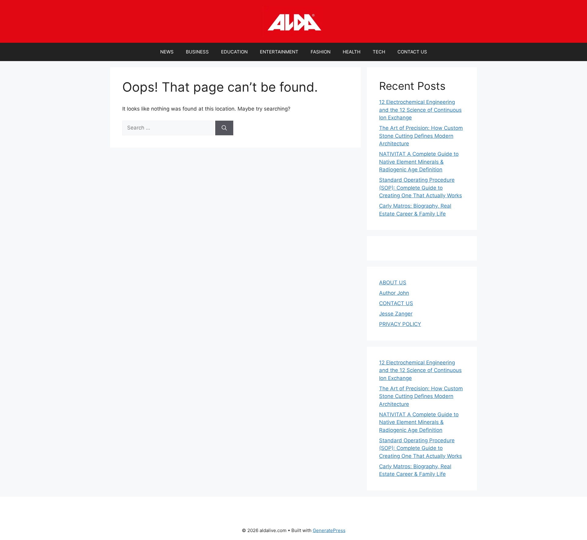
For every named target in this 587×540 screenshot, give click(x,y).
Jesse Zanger (395, 314)
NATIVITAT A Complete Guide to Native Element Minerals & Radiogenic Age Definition (419, 162)
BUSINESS (197, 52)
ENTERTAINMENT (279, 52)
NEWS (167, 52)
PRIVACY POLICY (400, 324)
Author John (394, 293)
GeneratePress (329, 530)
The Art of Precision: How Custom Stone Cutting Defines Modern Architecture (421, 136)
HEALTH (351, 52)
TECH (379, 52)
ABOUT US (392, 282)
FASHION (320, 52)
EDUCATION (234, 52)
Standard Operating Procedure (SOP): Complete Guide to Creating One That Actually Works (420, 188)
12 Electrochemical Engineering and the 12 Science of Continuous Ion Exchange (420, 110)
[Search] (224, 128)
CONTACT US (412, 52)
